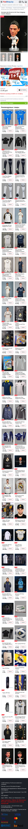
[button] (25, 34)
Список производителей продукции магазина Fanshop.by (11, 99)
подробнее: (20, 66)
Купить (10, 130)
